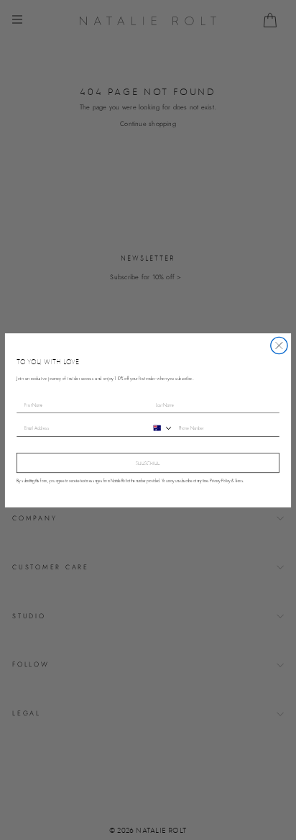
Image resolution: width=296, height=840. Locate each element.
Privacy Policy (220, 481)
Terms (239, 481)
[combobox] (161, 427)
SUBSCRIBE (148, 463)
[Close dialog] (279, 345)
